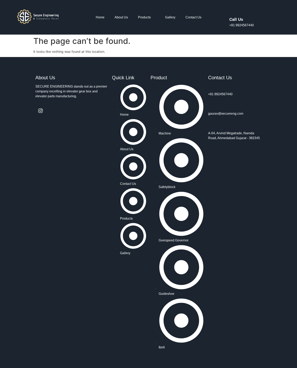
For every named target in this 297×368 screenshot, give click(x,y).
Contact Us (193, 17)
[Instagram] (40, 111)
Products (144, 17)
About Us (121, 17)
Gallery (170, 17)
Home (100, 17)
